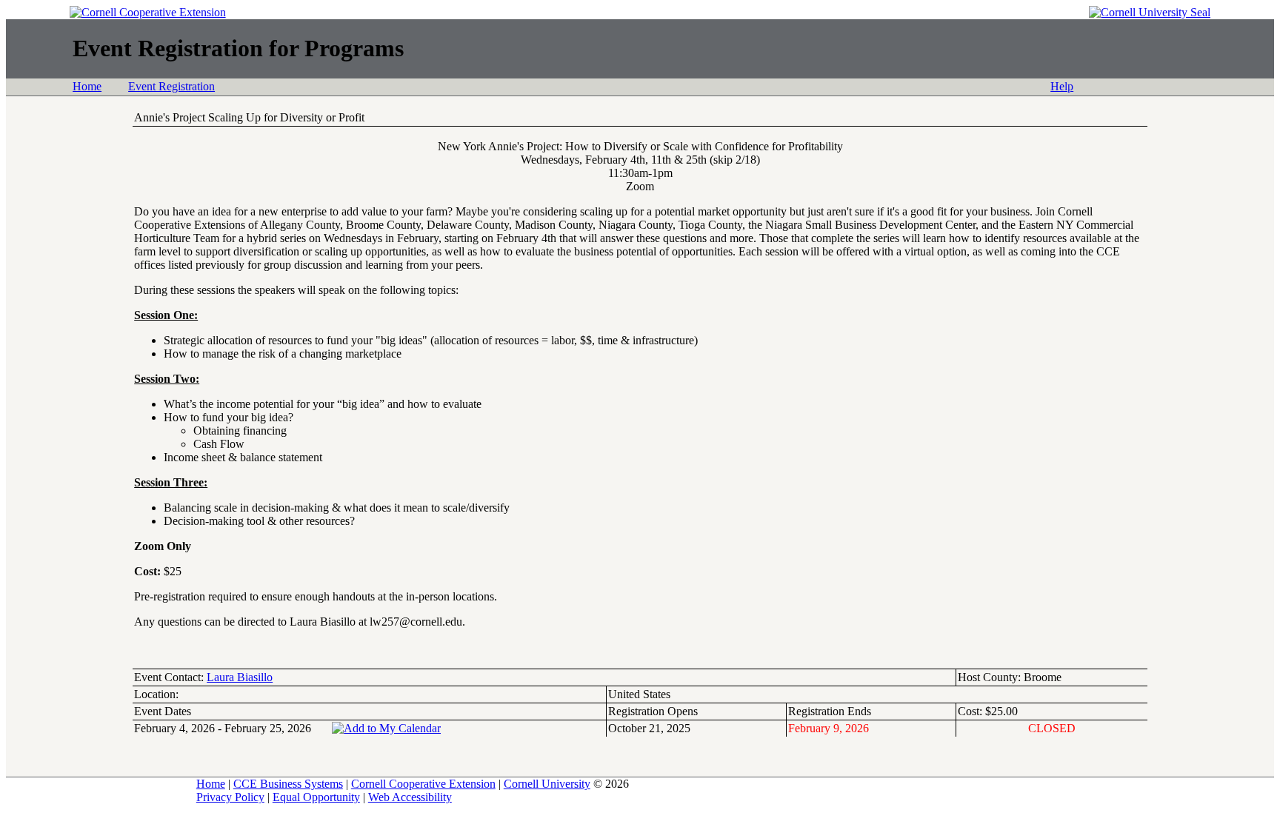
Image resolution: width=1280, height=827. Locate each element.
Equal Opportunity (316, 797)
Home (87, 86)
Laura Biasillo (240, 677)
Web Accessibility (410, 797)
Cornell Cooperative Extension (423, 783)
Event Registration (171, 86)
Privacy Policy (230, 797)
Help (1061, 86)
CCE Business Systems (288, 783)
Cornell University (547, 783)
